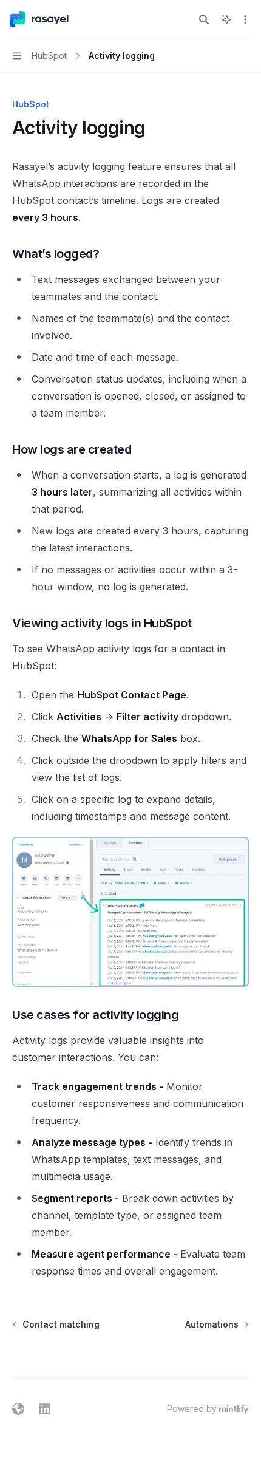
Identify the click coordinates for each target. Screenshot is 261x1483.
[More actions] (245, 19)
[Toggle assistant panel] (226, 19)
